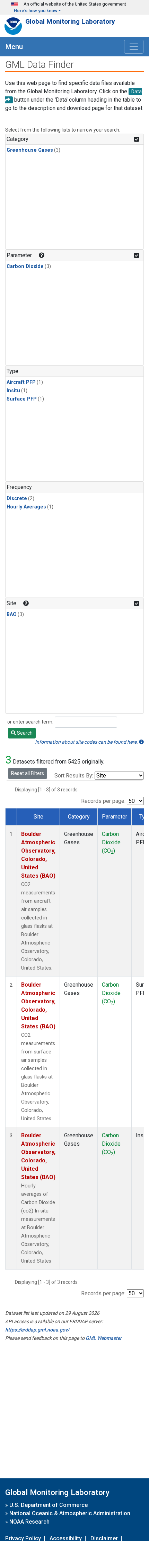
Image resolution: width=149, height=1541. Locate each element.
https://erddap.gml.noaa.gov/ (37, 1330)
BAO (12, 614)
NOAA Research (29, 1521)
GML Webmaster (104, 1338)
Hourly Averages (26, 507)
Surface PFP (22, 399)
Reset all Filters (27, 773)
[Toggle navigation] (133, 47)
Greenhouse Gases (30, 150)
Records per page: (103, 801)
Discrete (17, 498)
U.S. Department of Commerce (48, 1505)
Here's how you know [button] (36, 10)
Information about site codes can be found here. (87, 742)
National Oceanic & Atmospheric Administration (69, 1513)
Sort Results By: (73, 775)
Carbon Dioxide (25, 266)
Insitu (13, 391)
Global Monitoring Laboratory (70, 21)
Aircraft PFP (21, 382)
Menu (14, 46)
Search (24, 733)
